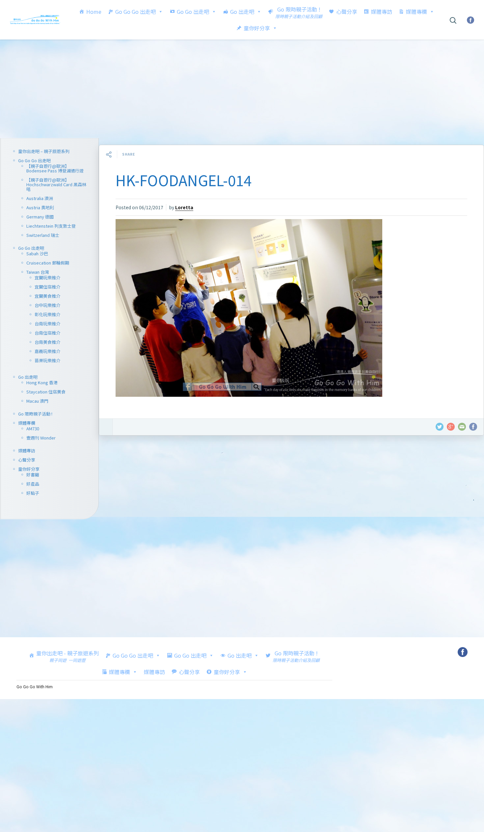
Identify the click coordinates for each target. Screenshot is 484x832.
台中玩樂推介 (47, 305)
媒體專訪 (381, 11)
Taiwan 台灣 (37, 272)
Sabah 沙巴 (37, 253)
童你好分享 (257, 28)
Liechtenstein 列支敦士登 (51, 226)
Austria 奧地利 (40, 207)
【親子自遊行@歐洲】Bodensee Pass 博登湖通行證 (55, 168)
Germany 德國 (40, 217)
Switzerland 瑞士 (42, 235)
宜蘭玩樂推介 (47, 277)
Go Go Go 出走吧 (135, 11)
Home (93, 11)
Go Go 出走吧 (193, 11)
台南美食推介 (47, 342)
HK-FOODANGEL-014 (184, 179)
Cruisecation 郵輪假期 (47, 263)
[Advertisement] (242, 89)
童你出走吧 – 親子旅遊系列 (43, 151)
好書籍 (32, 474)
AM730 (32, 428)
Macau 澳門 (37, 401)
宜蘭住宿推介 (47, 287)
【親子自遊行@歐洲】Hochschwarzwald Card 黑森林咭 (56, 184)
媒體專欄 (416, 11)
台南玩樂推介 (47, 323)
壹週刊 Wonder (41, 438)
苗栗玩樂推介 (47, 360)
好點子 (32, 493)
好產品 (32, 484)
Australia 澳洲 (39, 198)
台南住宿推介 (47, 333)
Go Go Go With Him (34, 686)
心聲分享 (346, 11)
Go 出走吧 (242, 11)
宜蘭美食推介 (47, 296)
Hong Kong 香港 (42, 382)
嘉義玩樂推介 (47, 351)
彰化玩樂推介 (47, 314)
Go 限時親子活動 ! (35, 414)
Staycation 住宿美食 (46, 392)
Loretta (184, 207)
